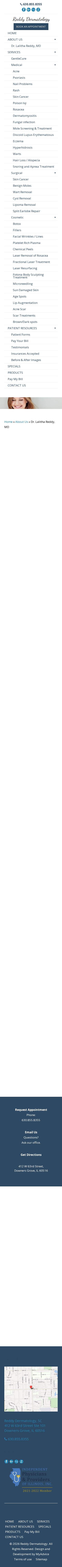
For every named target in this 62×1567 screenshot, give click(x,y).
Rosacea (18, 109)
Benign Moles (22, 186)
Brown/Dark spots (25, 322)
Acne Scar (19, 309)
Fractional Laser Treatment (31, 262)
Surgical (16, 173)
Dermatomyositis (25, 116)
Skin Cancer (21, 97)
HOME (12, 33)
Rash (16, 90)
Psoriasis (19, 78)
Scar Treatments (24, 315)
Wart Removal (22, 192)
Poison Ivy (20, 103)
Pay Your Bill (19, 341)
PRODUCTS (15, 373)
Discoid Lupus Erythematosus (33, 135)
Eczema (18, 141)
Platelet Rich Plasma (26, 243)
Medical (16, 65)
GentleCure (18, 58)
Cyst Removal (22, 198)
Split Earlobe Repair (26, 211)
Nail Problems (22, 84)
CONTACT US (17, 385)
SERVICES (14, 52)
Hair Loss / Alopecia (26, 160)
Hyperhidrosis (22, 147)
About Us (21, 422)
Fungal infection (24, 122)
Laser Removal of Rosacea (30, 255)
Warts (17, 154)
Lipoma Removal (24, 205)
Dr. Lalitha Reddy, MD (26, 46)
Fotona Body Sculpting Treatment (28, 276)
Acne (16, 71)
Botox (17, 224)
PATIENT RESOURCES (22, 328)
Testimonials (20, 347)
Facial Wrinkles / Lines (28, 236)
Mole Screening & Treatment (32, 128)
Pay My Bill (15, 379)
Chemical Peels (23, 249)
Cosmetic (17, 217)
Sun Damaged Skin (26, 290)
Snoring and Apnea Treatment (33, 166)
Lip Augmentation (25, 303)
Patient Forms (20, 334)
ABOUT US (15, 39)
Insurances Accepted (25, 354)
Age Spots (19, 296)
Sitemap (41, 1559)
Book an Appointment (31, 26)
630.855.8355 (32, 4)
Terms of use (23, 1559)
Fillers (17, 230)
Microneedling (23, 284)
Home (8, 422)
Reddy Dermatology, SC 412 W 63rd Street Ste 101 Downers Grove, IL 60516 (25, 1425)
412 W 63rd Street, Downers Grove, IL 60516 (31, 1168)
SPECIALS (14, 366)
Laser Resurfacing (25, 268)
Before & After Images (26, 360)
